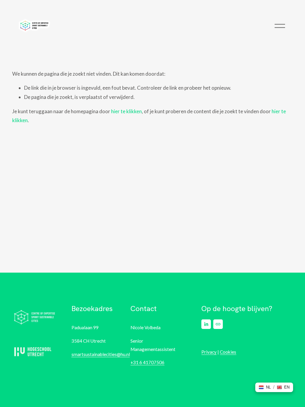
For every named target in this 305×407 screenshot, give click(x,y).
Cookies (228, 352)
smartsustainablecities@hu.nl (100, 354)
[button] (265, 387)
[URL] (218, 324)
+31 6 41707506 (147, 362)
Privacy (209, 352)
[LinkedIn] (206, 324)
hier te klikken (126, 111)
